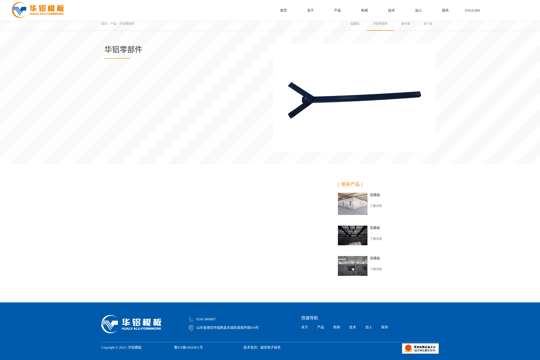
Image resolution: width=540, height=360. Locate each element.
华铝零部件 (127, 23)
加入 (418, 10)
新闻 (364, 10)
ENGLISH (472, 10)
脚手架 (405, 23)
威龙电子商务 (270, 347)
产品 (337, 10)
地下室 (428, 23)
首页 (283, 10)
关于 (310, 10)
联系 (445, 10)
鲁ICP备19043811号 (188, 347)
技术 (391, 10)
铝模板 (355, 23)
